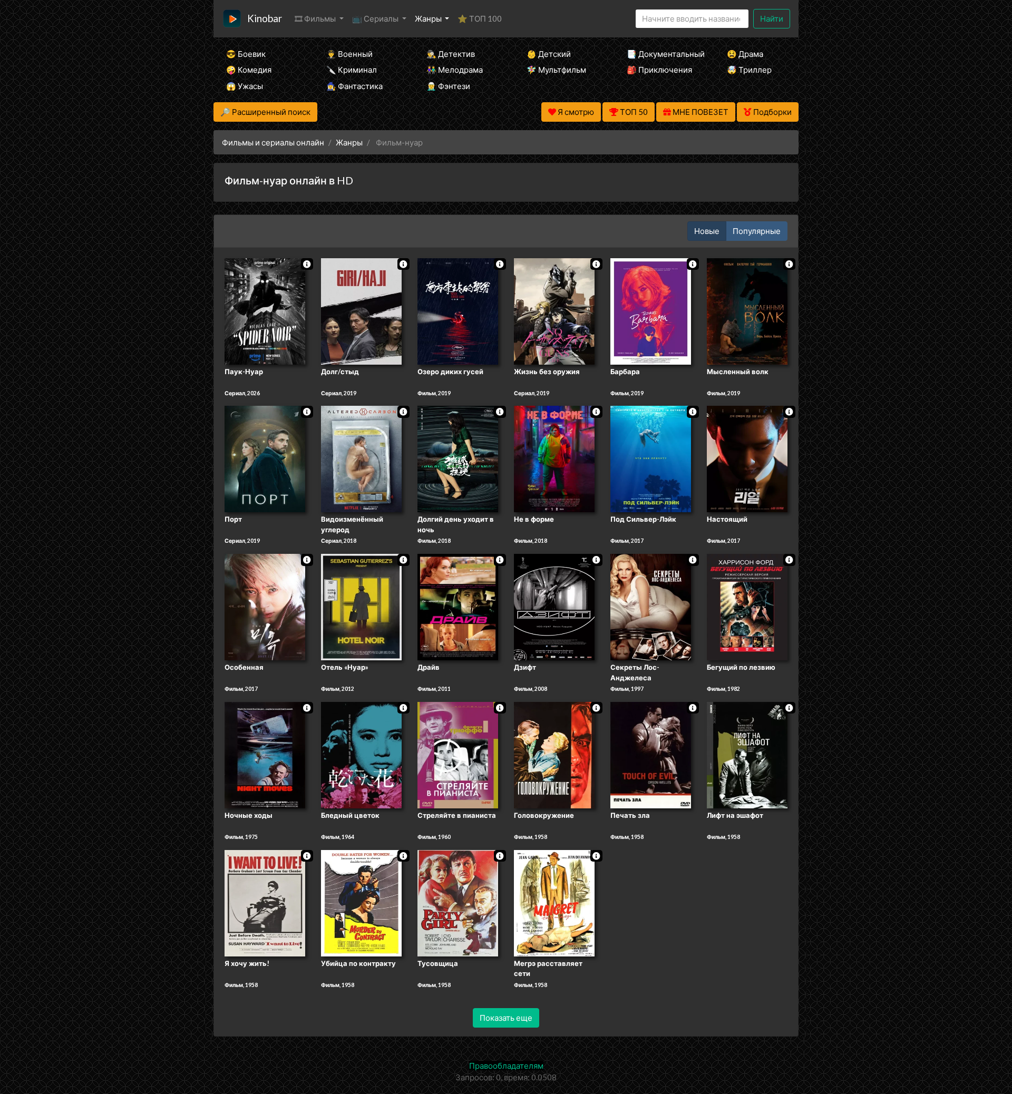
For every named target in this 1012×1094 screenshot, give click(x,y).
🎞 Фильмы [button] (316, 18)
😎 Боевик (246, 53)
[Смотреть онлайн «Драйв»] (457, 606)
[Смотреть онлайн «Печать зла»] (650, 754)
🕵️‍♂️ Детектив (450, 53)
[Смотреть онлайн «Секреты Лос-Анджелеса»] (650, 606)
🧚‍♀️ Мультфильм (556, 69)
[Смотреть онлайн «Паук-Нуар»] (265, 310)
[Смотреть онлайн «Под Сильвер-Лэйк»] (650, 458)
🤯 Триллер (749, 69)
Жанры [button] (429, 18)
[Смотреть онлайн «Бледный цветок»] (361, 754)
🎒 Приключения (659, 69)
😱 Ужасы (244, 86)
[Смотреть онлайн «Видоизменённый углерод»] (361, 458)
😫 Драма (745, 53)
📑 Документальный (662, 53)
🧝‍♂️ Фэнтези (448, 86)
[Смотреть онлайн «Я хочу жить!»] (265, 902)
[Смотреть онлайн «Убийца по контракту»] (361, 902)
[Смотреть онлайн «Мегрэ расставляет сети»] (554, 902)
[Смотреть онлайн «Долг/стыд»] (361, 310)
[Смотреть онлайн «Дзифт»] (554, 606)
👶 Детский (549, 53)
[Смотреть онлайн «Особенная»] (265, 606)
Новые (706, 231)
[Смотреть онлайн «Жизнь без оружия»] (554, 310)
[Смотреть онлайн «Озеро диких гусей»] (457, 310)
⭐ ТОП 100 (480, 18)
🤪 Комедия (248, 69)
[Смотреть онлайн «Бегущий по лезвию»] (747, 606)
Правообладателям (506, 1065)
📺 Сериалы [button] (376, 18)
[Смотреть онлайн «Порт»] (265, 458)
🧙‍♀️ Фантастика (354, 86)
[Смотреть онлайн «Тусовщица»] (457, 902)
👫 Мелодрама (454, 69)
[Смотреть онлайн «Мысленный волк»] (747, 310)
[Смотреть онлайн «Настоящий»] (747, 458)
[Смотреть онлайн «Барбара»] (650, 310)
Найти (771, 18)
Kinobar (264, 18)
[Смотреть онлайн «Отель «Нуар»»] (361, 606)
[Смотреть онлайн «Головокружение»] (554, 754)
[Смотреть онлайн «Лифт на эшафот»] (747, 754)
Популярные (757, 231)
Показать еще (506, 1017)
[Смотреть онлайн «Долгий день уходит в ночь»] (457, 458)
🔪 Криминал (351, 69)
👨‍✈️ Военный (349, 53)
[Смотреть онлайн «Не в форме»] (554, 458)
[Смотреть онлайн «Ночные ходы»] (265, 754)
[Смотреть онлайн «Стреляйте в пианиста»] (457, 754)
